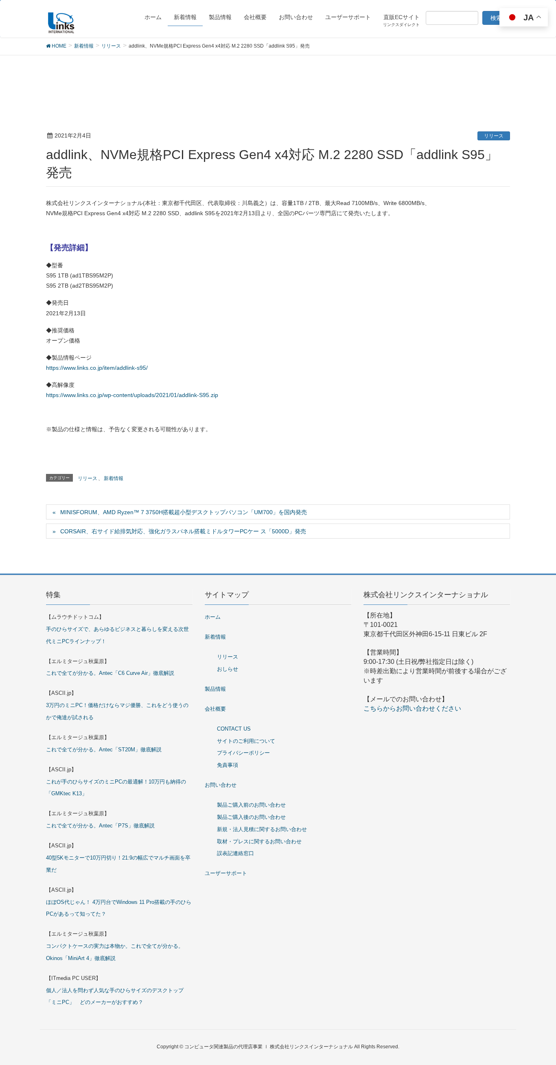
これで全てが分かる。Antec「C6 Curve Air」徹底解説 (110, 673)
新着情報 (113, 478)
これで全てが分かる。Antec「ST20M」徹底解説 (104, 749)
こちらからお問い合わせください (412, 708)
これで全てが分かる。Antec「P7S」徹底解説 (100, 826)
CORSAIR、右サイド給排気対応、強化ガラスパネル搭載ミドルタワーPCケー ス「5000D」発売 (183, 531)
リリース (493, 136)
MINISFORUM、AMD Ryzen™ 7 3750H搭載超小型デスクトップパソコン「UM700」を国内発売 (183, 512)
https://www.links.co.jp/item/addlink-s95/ (97, 367)
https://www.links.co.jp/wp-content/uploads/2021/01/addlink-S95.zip (132, 395)
